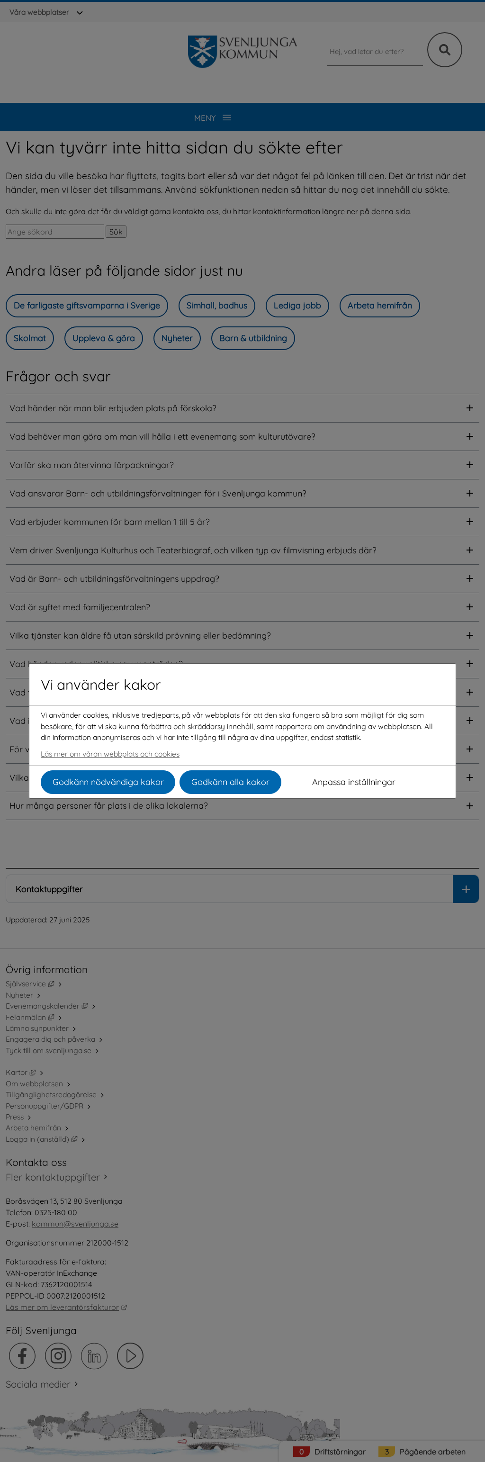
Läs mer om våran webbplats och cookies (110, 753)
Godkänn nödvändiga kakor (108, 781)
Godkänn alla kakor (230, 781)
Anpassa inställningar (353, 781)
